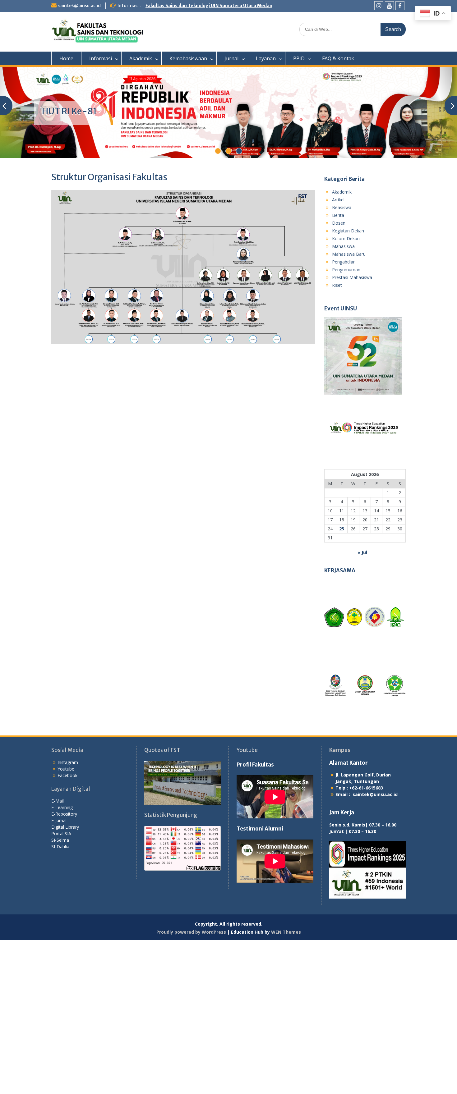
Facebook (67, 775)
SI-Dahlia (60, 846)
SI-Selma (60, 840)
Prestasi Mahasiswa (352, 277)
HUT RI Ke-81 (69, 111)
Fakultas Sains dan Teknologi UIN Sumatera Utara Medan (208, 5)
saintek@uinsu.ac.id (79, 5)
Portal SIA (61, 833)
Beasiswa (341, 207)
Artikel (338, 200)
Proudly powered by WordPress (191, 932)
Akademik (140, 58)
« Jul (362, 552)
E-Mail (57, 801)
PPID (299, 58)
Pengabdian (344, 262)
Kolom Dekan (346, 238)
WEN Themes (286, 932)
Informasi (100, 58)
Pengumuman (346, 269)
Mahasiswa (343, 246)
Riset (337, 285)
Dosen (338, 223)
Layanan (266, 58)
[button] (334, 617)
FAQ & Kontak (338, 58)
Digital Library (65, 827)
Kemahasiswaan (188, 58)
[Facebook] (399, 5)
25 (341, 529)
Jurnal (231, 58)
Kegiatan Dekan (348, 231)
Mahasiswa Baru (349, 254)
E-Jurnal (59, 820)
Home (66, 58)
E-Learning (62, 807)
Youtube (66, 769)
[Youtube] (389, 5)
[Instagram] (378, 5)
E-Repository (64, 814)
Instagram (68, 762)
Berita (338, 215)
